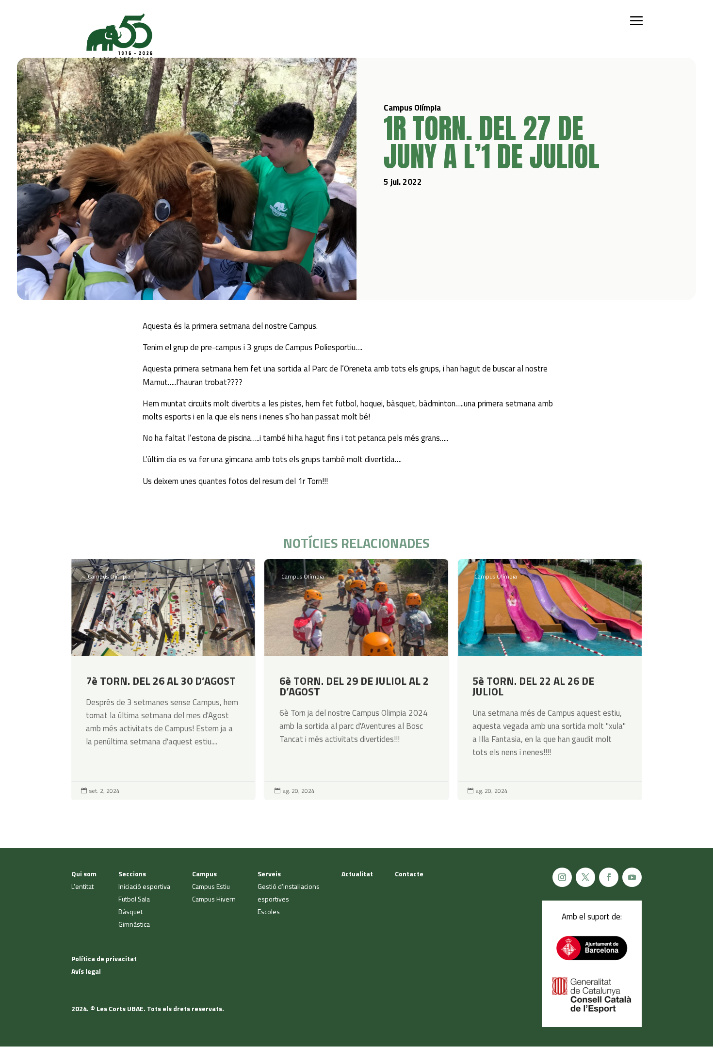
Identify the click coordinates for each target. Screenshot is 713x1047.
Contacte (409, 874)
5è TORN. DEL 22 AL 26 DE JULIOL (550, 679)
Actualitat (357, 874)
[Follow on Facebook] (608, 877)
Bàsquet (130, 911)
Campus (204, 874)
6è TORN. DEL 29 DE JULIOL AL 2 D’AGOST (357, 679)
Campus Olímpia (109, 576)
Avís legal (86, 971)
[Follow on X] (585, 877)
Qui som (84, 874)
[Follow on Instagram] (562, 877)
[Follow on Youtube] (632, 877)
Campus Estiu (211, 886)
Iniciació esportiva (144, 886)
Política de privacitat (104, 958)
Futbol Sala (134, 899)
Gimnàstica (134, 924)
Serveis (269, 874)
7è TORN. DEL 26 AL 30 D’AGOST (163, 679)
